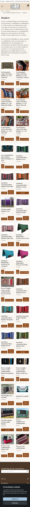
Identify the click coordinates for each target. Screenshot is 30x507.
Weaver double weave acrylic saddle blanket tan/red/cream (6, 290)
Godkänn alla (15, 499)
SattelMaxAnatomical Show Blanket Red (22, 317)
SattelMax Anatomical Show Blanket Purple (21, 210)
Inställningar (15, 503)
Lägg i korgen (26, 166)
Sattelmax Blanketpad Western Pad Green (22, 236)
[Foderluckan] (15, 6)
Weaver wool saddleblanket (20, 447)
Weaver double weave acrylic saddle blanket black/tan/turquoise (7, 370)
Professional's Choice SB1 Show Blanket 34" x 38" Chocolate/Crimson (22, 74)
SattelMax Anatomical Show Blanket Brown (21, 290)
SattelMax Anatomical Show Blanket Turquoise (7, 317)
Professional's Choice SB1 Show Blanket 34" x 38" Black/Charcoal (21, 102)
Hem (2, 11)
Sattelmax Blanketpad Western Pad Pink (22, 263)
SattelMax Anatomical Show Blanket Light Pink (7, 236)
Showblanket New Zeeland (6, 396)
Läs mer (3, 83)
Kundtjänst (4, 483)
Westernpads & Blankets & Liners (12, 12)
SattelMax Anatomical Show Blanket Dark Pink (7, 184)
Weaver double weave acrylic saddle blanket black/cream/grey (22, 370)
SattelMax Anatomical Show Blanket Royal (6, 343)
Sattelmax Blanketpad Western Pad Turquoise (5, 263)
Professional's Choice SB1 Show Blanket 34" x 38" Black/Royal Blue (6, 102)
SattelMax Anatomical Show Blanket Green (21, 157)
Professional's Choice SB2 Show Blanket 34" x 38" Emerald (6, 130)
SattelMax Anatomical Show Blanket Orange (21, 185)
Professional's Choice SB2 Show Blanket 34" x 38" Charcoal (6, 74)
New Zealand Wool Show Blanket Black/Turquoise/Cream (7, 157)
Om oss (3, 479)
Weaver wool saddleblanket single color (5, 447)
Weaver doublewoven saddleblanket (20, 421)
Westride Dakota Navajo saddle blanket (6, 422)
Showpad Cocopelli (22, 396)
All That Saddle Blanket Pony (6, 210)
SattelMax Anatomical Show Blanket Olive (21, 344)
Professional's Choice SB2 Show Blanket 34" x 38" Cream (21, 130)
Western (8, 11)
